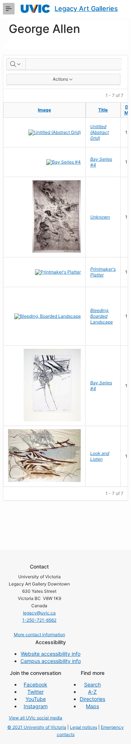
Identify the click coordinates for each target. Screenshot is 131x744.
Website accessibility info (50, 654)
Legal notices (83, 727)
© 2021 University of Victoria (36, 727)
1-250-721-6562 (39, 620)
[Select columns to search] (16, 64)
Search (92, 684)
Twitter (35, 692)
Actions (60, 79)
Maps (92, 706)
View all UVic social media (35, 717)
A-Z (92, 692)
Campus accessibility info (50, 661)
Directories (92, 699)
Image (44, 110)
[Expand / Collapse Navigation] (9, 8)
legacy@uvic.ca (39, 613)
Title (103, 110)
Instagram (36, 706)
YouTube (35, 699)
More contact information (39, 634)
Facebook (35, 684)
